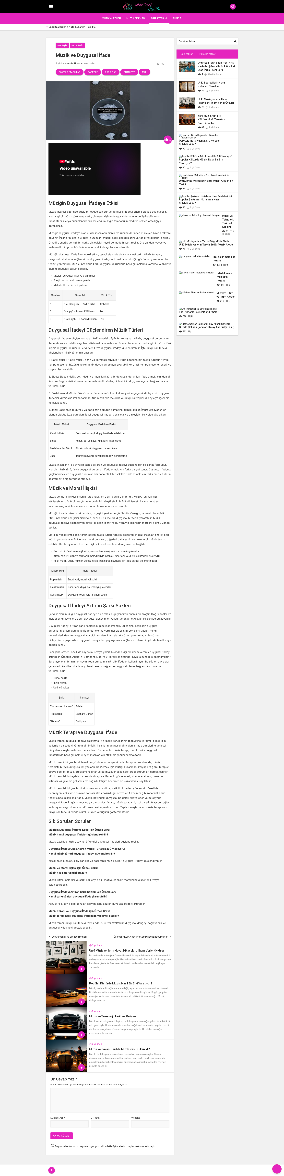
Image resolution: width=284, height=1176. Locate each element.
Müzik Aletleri (111, 18)
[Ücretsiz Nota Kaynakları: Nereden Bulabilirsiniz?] (206, 137)
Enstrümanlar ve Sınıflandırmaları (69, 936)
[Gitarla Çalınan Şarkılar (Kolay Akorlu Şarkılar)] (204, 323)
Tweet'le (93, 72)
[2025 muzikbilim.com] (142, 6)
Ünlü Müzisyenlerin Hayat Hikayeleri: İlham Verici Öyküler (126, 950)
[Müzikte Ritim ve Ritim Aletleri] (196, 292)
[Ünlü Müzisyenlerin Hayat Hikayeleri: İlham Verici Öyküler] (66, 973)
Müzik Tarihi (159, 18)
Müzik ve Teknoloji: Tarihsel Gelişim (112, 1016)
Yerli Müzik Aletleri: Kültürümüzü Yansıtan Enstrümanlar (211, 119)
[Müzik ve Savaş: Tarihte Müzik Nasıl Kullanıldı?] (66, 1071)
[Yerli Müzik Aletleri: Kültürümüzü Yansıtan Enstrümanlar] (187, 124)
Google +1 (110, 72)
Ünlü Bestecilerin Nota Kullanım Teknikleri (72, 26)
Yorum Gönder (61, 1136)
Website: (136, 1118)
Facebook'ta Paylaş (69, 72)
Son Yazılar (187, 53)
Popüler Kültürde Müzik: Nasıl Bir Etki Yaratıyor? (120, 983)
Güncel (177, 18)
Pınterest (129, 72)
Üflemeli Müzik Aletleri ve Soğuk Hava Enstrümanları (141, 936)
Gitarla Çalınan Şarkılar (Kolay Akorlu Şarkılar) (207, 327)
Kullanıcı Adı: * (57, 1118)
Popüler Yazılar (207, 53)
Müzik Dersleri (135, 18)
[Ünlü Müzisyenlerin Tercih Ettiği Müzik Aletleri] (204, 241)
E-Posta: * (96, 1118)
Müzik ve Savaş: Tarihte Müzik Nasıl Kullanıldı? (119, 1049)
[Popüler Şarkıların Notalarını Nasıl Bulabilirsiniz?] (205, 196)
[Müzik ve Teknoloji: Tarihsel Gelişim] (66, 1038)
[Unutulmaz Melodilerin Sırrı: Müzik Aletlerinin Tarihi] (206, 177)
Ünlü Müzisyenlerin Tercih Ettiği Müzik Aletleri (206, 244)
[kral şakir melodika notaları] (194, 256)
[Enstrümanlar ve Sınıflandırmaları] (198, 308)
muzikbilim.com (75, 63)
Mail (144, 72)
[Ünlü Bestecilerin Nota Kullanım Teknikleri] (187, 91)
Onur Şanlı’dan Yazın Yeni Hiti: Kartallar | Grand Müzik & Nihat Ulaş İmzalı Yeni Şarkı (216, 66)
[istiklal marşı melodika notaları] (196, 272)
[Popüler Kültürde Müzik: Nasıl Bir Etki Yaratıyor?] (66, 1006)
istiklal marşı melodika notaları (224, 277)
